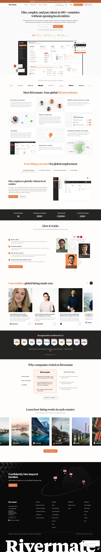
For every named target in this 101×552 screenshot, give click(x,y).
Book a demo (57, 26)
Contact (54, 527)
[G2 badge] (17, 342)
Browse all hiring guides (50, 451)
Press (53, 524)
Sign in (69, 508)
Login (66, 4)
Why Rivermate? (55, 508)
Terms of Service (17, 533)
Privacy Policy (24, 533)
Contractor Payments (40, 508)
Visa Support (38, 514)
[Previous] (87, 283)
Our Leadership (55, 514)
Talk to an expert (77, 4)
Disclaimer (10, 533)
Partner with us (55, 517)
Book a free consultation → (15, 266)
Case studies (87, 508)
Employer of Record (40, 505)
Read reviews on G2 (49, 354)
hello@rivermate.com (12, 506)
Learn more (22, 196)
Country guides (87, 505)
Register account (72, 505)
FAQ (85, 521)
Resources (45, 4)
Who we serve (33, 4)
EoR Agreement (37, 533)
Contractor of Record (40, 511)
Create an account (88, 4)
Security (53, 521)
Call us (12, 517)
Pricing (40, 4)
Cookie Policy (31, 533)
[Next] (91, 283)
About (53, 505)
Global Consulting (40, 517)
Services (26, 4)
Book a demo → (13, 196)
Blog (85, 514)
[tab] (29, 170)
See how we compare (49, 397)
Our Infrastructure (56, 511)
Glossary (86, 511)
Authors (85, 517)
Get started (12, 485)
